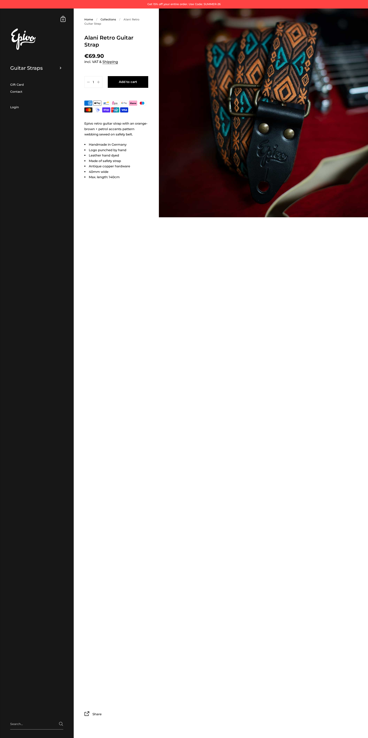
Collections (108, 19)
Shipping (110, 62)
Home (88, 19)
